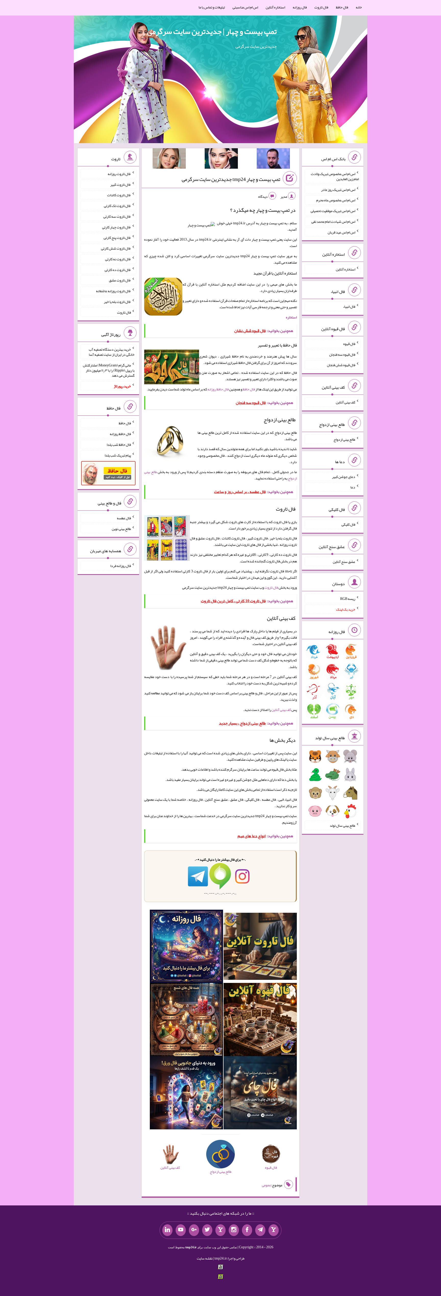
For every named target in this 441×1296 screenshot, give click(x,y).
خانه (359, 7)
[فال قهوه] (260, 1020)
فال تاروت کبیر (120, 184)
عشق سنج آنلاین (344, 561)
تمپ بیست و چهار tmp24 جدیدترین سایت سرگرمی (231, 179)
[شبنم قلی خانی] (169, 159)
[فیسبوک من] (247, 1230)
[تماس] (220, 1230)
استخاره (291, 317)
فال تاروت (321, 7)
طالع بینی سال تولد (342, 825)
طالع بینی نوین (121, 528)
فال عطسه (124, 518)
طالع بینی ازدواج (344, 439)
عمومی (266, 1185)
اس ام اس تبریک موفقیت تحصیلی (333, 210)
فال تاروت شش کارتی (116, 248)
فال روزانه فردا (120, 565)
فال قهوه (349, 343)
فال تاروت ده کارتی (118, 269)
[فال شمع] (186, 1020)
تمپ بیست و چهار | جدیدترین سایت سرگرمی (212, 31)
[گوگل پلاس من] (194, 1230)
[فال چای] (260, 1093)
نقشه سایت (205, 1258)
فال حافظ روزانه (218, 389)
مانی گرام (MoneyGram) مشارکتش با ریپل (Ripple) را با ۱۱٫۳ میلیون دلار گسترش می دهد (108, 370)
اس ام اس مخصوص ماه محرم (335, 200)
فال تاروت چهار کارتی (116, 226)
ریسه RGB (347, 598)
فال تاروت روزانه (119, 173)
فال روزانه (300, 7)
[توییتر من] (207, 1230)
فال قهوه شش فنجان (341, 364)
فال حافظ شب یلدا (119, 444)
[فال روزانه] (186, 947)
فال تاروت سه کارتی (117, 216)
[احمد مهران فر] (273, 159)
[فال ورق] (186, 1093)
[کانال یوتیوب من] (181, 1230)
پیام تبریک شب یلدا (118, 455)
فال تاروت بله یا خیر (117, 301)
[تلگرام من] (260, 1230)
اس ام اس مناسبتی (245, 7)
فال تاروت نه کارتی (118, 259)
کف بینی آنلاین (281, 709)
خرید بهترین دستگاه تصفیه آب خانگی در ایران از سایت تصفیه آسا (111, 352)
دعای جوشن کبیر (343, 476)
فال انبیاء (349, 306)
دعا (352, 487)
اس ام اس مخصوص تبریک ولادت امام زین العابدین (335, 176)
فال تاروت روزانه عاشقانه (113, 290)
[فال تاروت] (260, 947)
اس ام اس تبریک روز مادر (338, 189)
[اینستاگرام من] (234, 1230)
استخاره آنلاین (275, 7)
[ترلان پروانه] (221, 159)
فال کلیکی (348, 524)
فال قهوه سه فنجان (342, 354)
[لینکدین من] (167, 1230)
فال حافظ (342, 7)
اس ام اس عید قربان (341, 232)
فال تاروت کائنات (119, 195)
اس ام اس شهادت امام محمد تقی (333, 221)
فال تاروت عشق (120, 280)
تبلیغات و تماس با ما (212, 7)
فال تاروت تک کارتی (117, 205)
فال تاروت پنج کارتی (117, 237)
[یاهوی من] (273, 1230)
